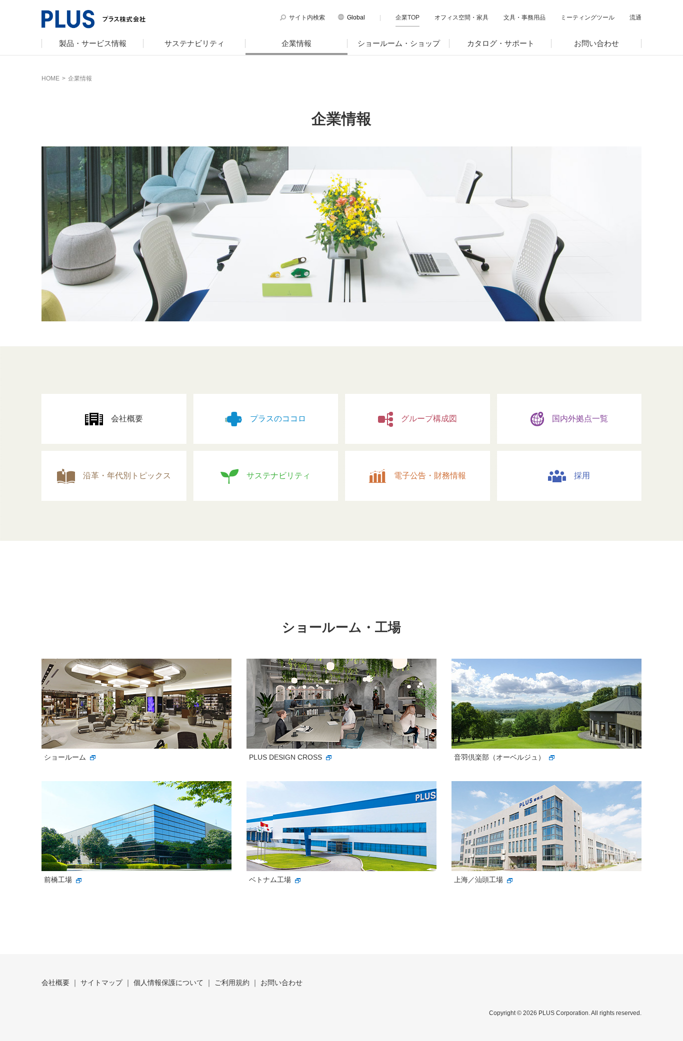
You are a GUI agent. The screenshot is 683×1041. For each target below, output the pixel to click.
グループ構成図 (429, 418)
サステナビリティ (194, 43)
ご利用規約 (232, 983)
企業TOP (408, 17)
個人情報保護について (169, 983)
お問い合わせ (596, 43)
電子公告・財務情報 (430, 475)
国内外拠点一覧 (580, 418)
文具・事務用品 (525, 17)
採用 (582, 475)
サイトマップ (101, 983)
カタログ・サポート (500, 43)
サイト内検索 (307, 17)
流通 (636, 17)
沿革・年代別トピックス (127, 475)
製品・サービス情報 (92, 43)
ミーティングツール (587, 17)
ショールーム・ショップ (399, 43)
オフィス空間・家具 (461, 17)
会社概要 (127, 418)
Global (356, 17)
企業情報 (297, 43)
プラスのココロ (278, 418)
